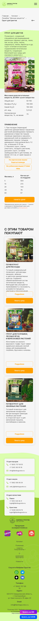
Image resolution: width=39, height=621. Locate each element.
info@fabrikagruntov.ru (19, 605)
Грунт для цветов (9, 20)
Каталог (15, 16)
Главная (5, 16)
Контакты (20, 557)
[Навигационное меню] (35, 4)
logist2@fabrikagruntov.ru (18, 512)
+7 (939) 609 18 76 (16, 510)
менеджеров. (23, 208)
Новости (19, 561)
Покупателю (19, 549)
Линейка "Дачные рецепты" (13, 18)
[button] (19, 199)
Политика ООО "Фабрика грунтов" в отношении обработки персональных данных (20, 611)
